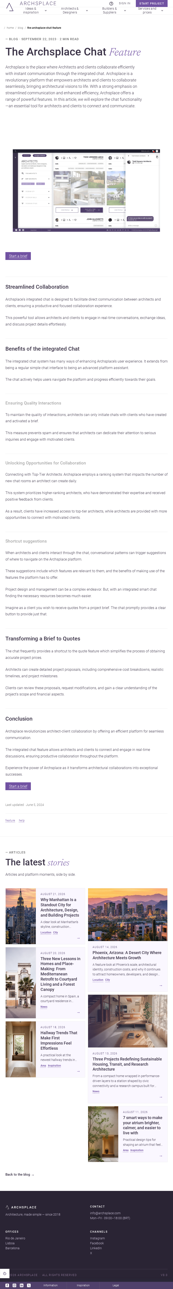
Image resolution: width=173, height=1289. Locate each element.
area (43, 1065)
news (44, 1006)
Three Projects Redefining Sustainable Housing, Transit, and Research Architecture (127, 1064)
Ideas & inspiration (31, 10)
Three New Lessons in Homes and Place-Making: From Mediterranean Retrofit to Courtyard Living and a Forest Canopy (60, 974)
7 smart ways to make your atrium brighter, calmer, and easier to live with (142, 1125)
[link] (111, 3)
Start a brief (18, 256)
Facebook (97, 1243)
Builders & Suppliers (109, 10)
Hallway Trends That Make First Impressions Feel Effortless (59, 1041)
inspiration (54, 1065)
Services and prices (147, 10)
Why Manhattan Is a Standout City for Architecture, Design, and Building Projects (60, 907)
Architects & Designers (70, 10)
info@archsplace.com (105, 1213)
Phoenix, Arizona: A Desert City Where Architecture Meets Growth (127, 955)
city (55, 932)
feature (10, 820)
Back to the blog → (19, 1175)
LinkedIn (96, 1248)
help (22, 820)
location (46, 932)
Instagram (97, 1238)
